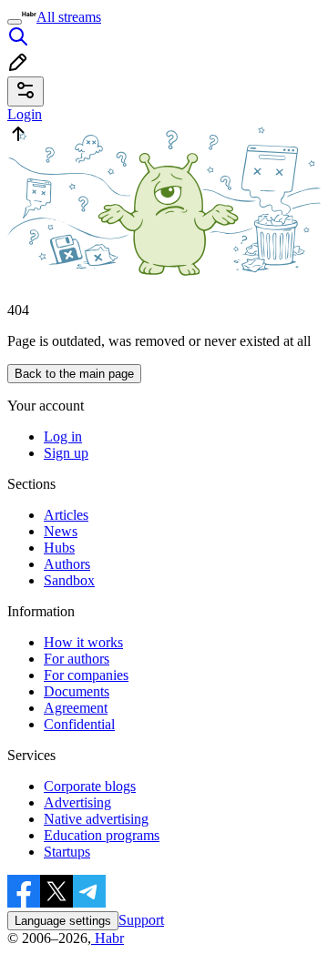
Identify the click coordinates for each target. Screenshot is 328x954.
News (60, 531)
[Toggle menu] (14, 22)
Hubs (59, 547)
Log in (63, 436)
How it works (83, 642)
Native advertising (96, 819)
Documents (76, 691)
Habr (107, 938)
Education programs (101, 835)
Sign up (66, 453)
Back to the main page (74, 374)
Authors (67, 564)
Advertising (77, 802)
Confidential (79, 724)
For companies (86, 675)
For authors (76, 658)
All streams (68, 17)
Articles (66, 515)
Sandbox (69, 580)
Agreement (76, 708)
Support (141, 920)
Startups (67, 851)
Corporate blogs (90, 786)
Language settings (63, 921)
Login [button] (24, 114)
